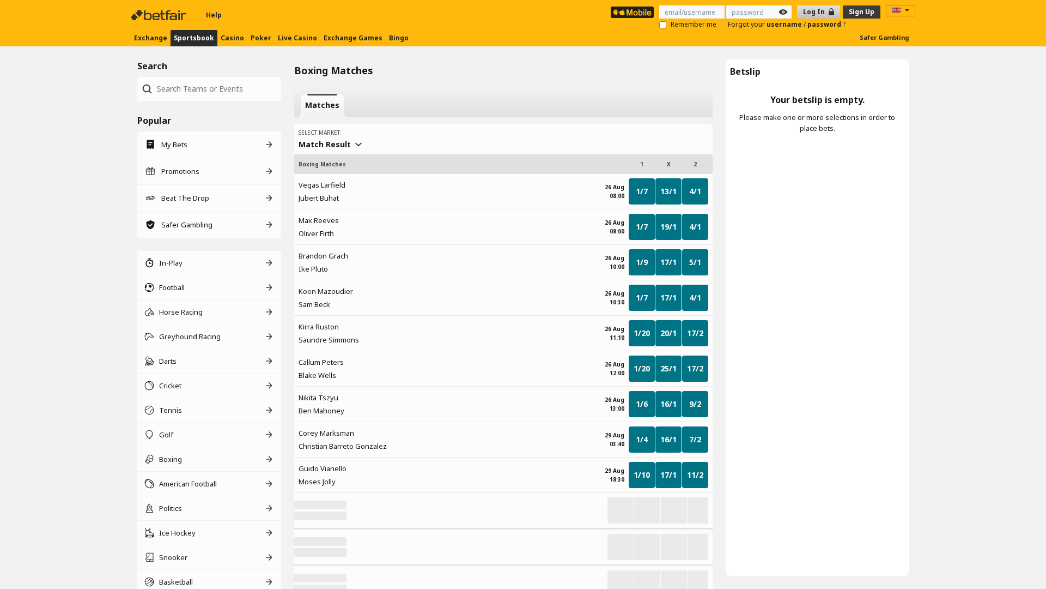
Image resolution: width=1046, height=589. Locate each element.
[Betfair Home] (159, 15)
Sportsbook (194, 38)
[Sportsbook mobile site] (632, 12)
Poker (261, 38)
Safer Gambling (884, 37)
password (825, 24)
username (785, 24)
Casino (232, 38)
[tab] (322, 105)
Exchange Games (353, 38)
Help (214, 15)
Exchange (150, 38)
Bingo (399, 38)
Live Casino (297, 38)
